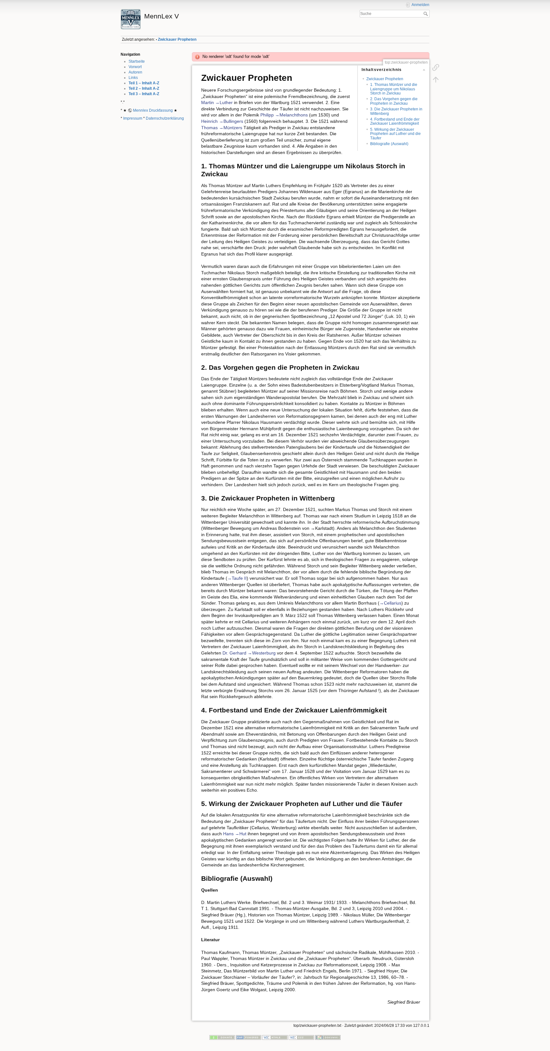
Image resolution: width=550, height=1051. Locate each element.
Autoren (135, 72)
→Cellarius (390, 603)
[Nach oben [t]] (435, 80)
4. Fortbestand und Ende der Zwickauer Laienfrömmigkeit (395, 121)
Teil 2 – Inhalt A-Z (144, 88)
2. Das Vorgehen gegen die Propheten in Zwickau (394, 101)
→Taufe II (237, 578)
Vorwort (135, 67)
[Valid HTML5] (275, 1037)
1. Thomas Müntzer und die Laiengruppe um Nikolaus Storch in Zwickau (393, 88)
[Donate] (222, 1037)
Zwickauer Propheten (177, 39)
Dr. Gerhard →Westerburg (249, 652)
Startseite (137, 61)
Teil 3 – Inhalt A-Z (144, 94)
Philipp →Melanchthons (284, 114)
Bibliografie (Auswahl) (389, 144)
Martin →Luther (217, 102)
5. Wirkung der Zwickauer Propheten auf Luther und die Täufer (395, 133)
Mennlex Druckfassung (153, 110)
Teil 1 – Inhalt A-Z (144, 83)
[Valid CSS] (301, 1037)
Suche (426, 13)
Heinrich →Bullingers (222, 121)
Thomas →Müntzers (221, 127)
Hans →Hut (234, 833)
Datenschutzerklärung (165, 118)
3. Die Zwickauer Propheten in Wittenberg (396, 111)
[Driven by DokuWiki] (328, 1037)
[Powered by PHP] (248, 1037)
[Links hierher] (435, 67)
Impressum (132, 118)
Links (133, 77)
